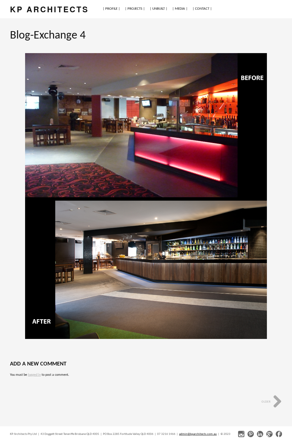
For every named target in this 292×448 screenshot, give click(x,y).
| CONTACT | (202, 9)
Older (266, 401)
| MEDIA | (180, 9)
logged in (34, 375)
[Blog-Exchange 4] (146, 196)
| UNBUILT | (158, 9)
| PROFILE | (111, 9)
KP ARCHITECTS (49, 9)
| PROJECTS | (135, 9)
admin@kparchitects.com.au (198, 434)
